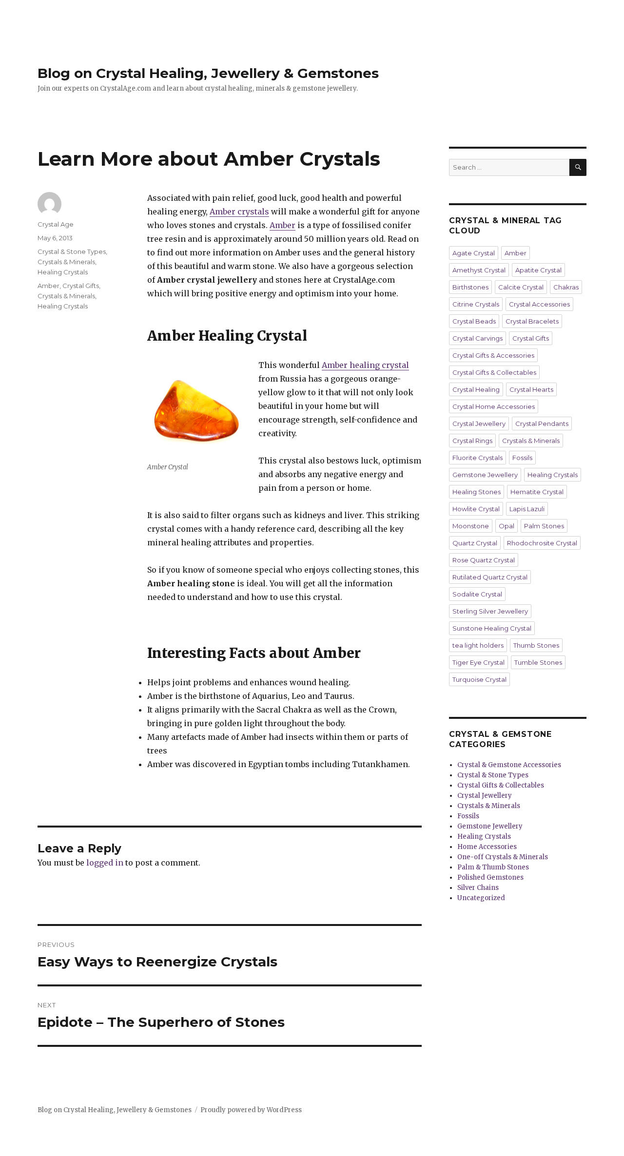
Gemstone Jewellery (485, 475)
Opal (506, 526)
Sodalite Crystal (477, 594)
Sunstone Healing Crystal (491, 628)
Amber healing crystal (365, 365)
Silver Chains (478, 888)
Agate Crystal (473, 253)
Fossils (522, 458)
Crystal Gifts (80, 285)
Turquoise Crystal (479, 679)
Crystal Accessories (539, 304)
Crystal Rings (472, 440)
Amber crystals (239, 211)
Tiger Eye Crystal (478, 662)
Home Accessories (487, 847)
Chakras (566, 287)
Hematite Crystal (537, 492)
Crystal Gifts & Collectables (494, 372)
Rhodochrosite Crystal (542, 543)
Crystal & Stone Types (72, 251)
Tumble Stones (538, 662)
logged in (104, 862)
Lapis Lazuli (527, 509)
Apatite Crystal (538, 270)
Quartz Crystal (474, 543)
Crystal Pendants (541, 423)
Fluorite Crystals (477, 458)
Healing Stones (476, 492)
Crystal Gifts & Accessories (493, 355)
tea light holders (478, 645)
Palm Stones (544, 526)
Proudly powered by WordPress (251, 1110)
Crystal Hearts (531, 389)
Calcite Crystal (521, 287)
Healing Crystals (63, 272)
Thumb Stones (536, 645)
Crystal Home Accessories (493, 406)
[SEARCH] (577, 167)
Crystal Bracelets (532, 321)
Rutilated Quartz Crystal (489, 577)
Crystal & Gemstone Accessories (509, 765)
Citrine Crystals (475, 304)
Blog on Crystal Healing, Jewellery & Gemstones (208, 73)
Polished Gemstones (490, 877)
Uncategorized (481, 898)
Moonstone (470, 526)
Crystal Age (56, 224)
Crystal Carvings (477, 338)
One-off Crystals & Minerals (502, 857)
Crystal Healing (476, 389)
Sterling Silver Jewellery (490, 611)
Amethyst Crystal (479, 270)
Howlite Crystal (476, 509)
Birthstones (470, 287)
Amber (282, 225)
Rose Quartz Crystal (483, 560)
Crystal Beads (474, 321)
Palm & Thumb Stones (493, 867)
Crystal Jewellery (479, 423)
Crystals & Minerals (66, 262)
